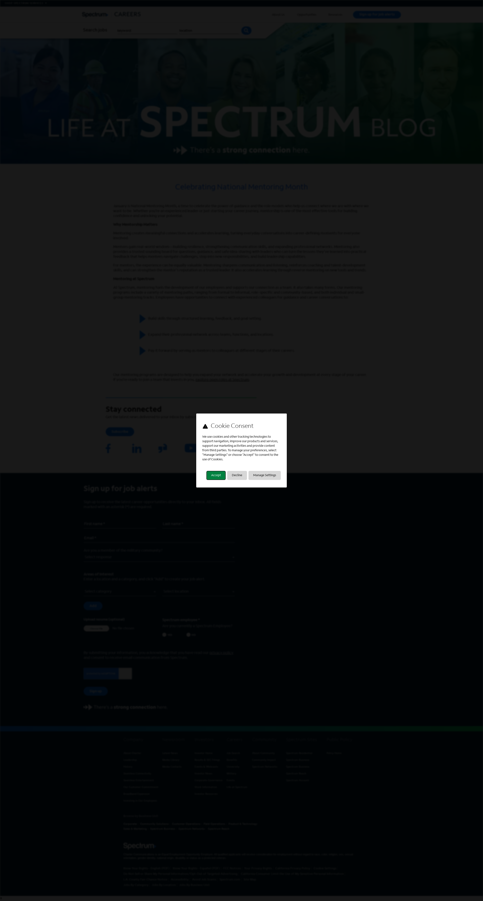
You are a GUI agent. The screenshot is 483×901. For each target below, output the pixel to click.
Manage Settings (264, 475)
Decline (237, 475)
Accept (216, 475)
